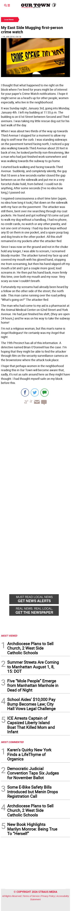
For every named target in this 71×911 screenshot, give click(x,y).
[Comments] (44, 392)
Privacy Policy (48, 896)
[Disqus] (35, 453)
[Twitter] (35, 392)
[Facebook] (25, 392)
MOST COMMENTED (12, 742)
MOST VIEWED (9, 635)
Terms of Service (31, 896)
